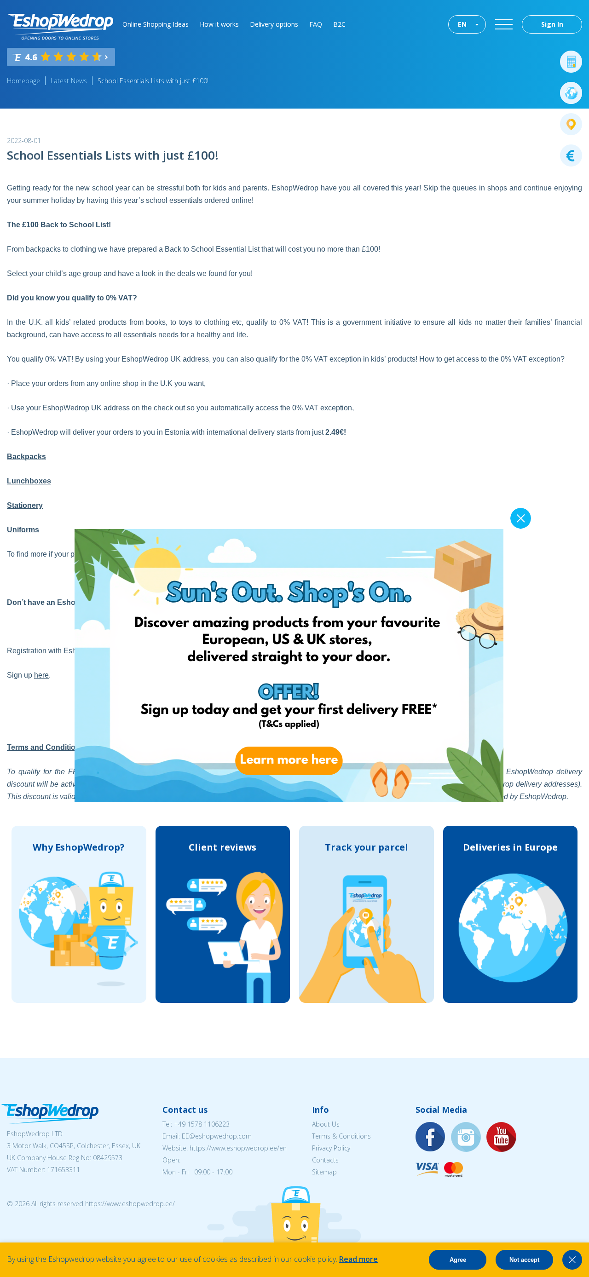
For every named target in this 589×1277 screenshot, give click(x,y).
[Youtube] (501, 1137)
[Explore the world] (571, 93)
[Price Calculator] (571, 62)
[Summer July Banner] (289, 799)
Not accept (524, 1259)
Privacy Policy (331, 1148)
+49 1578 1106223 (202, 1124)
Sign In (552, 24)
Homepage (23, 80)
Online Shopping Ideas (155, 24)
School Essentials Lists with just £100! (153, 80)
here (41, 675)
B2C (339, 24)
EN (462, 24)
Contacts (325, 1160)
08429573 (107, 1157)
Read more (358, 1259)
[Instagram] (466, 1137)
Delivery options (274, 24)
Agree (458, 1259)
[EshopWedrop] (60, 27)
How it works (219, 24)
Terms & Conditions (341, 1136)
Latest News (69, 80)
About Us (326, 1124)
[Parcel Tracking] (571, 124)
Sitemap (324, 1172)
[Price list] (571, 155)
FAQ (315, 24)
